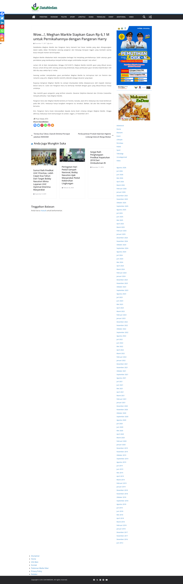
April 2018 (120, 518)
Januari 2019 (121, 487)
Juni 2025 (120, 217)
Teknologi (101, 17)
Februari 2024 (121, 273)
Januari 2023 (121, 318)
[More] (52, 125)
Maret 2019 (121, 480)
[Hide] (1, 43)
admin (51, 43)
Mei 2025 (120, 220)
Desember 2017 (122, 532)
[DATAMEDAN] (33, 17)
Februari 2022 (121, 357)
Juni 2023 (120, 301)
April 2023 (120, 308)
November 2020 (122, 410)
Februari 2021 (121, 399)
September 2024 (122, 248)
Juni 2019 (120, 469)
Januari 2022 (121, 360)
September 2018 (122, 501)
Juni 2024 (120, 259)
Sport (72, 17)
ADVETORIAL (121, 17)
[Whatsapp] (45, 125)
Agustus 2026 (121, 168)
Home (33, 559)
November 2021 (122, 367)
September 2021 (122, 374)
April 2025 (120, 224)
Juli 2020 (120, 424)
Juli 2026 (120, 171)
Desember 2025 (122, 196)
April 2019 (120, 476)
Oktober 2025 (121, 203)
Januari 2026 (121, 192)
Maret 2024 (121, 269)
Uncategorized (122, 157)
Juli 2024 (120, 255)
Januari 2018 (121, 529)
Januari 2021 (121, 403)
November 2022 (122, 325)
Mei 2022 (120, 346)
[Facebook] (35, 125)
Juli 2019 (120, 466)
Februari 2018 (121, 525)
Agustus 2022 (121, 336)
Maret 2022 (121, 353)
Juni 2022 (120, 343)
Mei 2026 (120, 178)
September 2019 (122, 459)
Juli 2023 (120, 297)
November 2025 (122, 199)
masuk (43, 210)
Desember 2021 (122, 364)
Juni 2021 (120, 385)
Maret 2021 (121, 396)
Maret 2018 (121, 522)
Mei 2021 (120, 388)
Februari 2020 (121, 441)
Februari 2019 (121, 483)
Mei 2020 (120, 431)
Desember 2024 (122, 238)
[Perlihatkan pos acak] (150, 17)
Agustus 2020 (121, 420)
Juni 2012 (120, 543)
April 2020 (120, 434)
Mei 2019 (120, 473)
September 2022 (122, 332)
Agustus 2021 (121, 378)
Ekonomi (54, 17)
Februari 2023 (121, 315)
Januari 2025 (121, 234)
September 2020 (122, 417)
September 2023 (122, 290)
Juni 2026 (120, 175)
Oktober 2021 (121, 371)
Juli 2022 (120, 339)
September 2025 (122, 206)
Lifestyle (81, 17)
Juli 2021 (120, 381)
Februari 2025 (121, 231)
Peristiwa (43, 17)
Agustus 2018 (121, 504)
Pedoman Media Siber (40, 568)
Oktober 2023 (121, 287)
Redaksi (34, 574)
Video (131, 17)
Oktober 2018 (121, 497)
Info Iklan (34, 562)
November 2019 (122, 452)
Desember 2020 (122, 406)
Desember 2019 (122, 448)
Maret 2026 (121, 185)
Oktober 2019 (121, 455)
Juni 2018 (120, 511)
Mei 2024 (120, 262)
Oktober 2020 (121, 413)
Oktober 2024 (121, 245)
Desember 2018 (122, 490)
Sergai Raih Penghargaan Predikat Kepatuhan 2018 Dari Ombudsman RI (100, 157)
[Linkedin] (2, 22)
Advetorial (120, 126)
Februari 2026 (121, 189)
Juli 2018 (120, 508)
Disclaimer (35, 556)
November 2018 (122, 494)
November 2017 (122, 536)
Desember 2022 (122, 322)
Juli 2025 (120, 213)
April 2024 (120, 266)
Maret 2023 (121, 311)
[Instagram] (49, 125)
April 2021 (120, 392)
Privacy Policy (36, 571)
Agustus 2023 (121, 294)
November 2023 (122, 283)
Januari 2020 (121, 445)
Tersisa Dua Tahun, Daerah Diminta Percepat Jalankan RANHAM (52, 135)
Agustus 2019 (121, 462)
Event (111, 17)
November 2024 (122, 241)
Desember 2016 (122, 539)
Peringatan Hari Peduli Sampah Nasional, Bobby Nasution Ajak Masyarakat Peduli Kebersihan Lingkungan (71, 175)
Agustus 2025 (121, 210)
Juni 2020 (120, 427)
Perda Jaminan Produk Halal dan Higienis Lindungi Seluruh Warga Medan (94, 135)
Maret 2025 (121, 227)
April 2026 (120, 182)
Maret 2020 (121, 438)
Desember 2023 (122, 280)
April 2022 (120, 350)
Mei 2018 (120, 515)
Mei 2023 (120, 304)
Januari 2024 (121, 276)
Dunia (91, 17)
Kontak (34, 565)
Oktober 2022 (121, 329)
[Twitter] (38, 125)
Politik (64, 17)
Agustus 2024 (121, 252)
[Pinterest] (42, 125)
